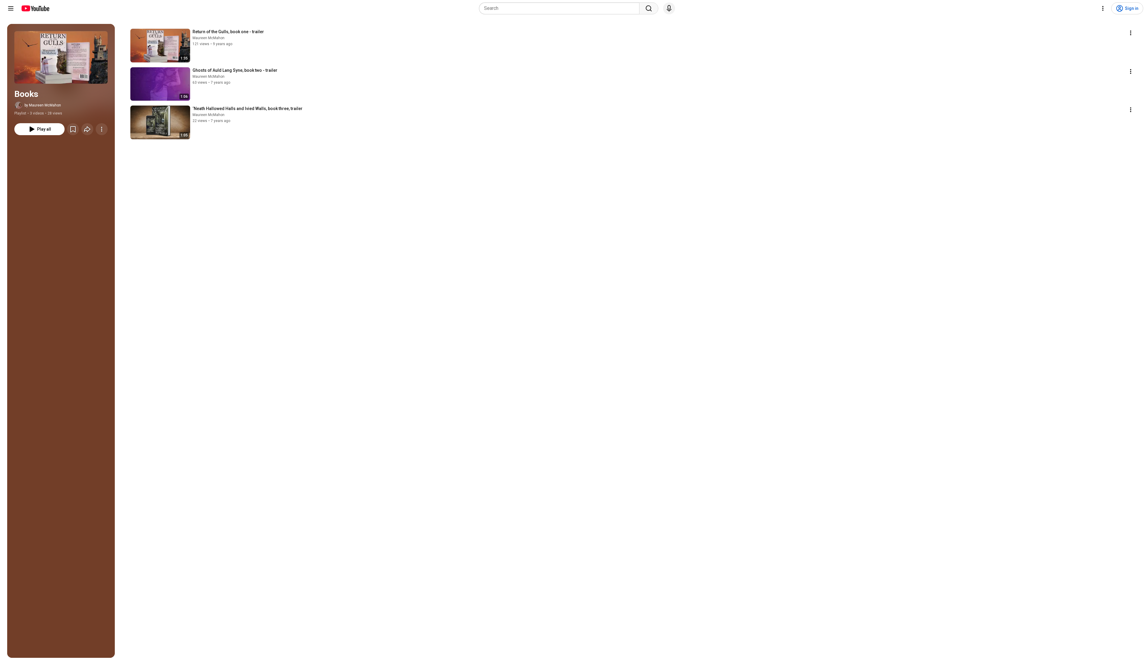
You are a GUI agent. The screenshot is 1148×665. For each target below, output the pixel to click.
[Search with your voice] (669, 8)
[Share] (87, 129)
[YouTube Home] (35, 8)
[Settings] (1102, 8)
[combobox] (561, 8)
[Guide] (10, 8)
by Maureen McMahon (43, 105)
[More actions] (102, 129)
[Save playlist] (73, 129)
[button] (61, 57)
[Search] (648, 8)
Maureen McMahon (209, 38)
